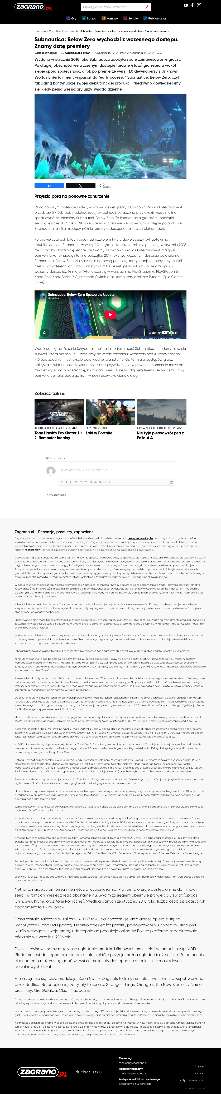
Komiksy (112, 18)
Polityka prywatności (191, 1080)
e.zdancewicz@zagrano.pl (135, 1083)
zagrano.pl (40, 31)
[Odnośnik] (100, 482)
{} (105, 482)
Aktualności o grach (67, 31)
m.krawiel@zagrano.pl (132, 1073)
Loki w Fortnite (99, 433)
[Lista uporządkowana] (81, 482)
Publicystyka (157, 18)
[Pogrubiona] (61, 482)
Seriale (133, 18)
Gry (73, 18)
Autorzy (199, 1066)
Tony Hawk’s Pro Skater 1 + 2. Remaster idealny (58, 435)
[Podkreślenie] (71, 482)
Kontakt (199, 1073)
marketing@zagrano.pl (133, 1063)
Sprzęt (91, 18)
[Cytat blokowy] (90, 482)
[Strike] (76, 482)
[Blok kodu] (95, 482)
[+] (110, 482)
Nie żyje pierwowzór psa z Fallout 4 (160, 435)
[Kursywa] (66, 482)
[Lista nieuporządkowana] (85, 482)
